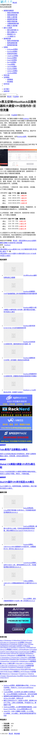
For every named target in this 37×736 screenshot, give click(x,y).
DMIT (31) (21, 646)
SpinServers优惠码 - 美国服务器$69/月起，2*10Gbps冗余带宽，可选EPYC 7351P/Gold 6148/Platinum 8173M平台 (20, 687)
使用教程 (10, 79)
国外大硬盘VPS (12, 32)
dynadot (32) (14, 646)
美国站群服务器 (12, 15)
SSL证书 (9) (25, 669)
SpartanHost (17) (7, 657)
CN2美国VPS (11, 36)
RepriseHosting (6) (12, 676)
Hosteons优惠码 (12, 58)
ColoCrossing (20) (7, 653)
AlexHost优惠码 (12, 73)
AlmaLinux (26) (23, 647)
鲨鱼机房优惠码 (12, 53)
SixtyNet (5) (5, 677)
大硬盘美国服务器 (13, 23)
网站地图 (17, 733)
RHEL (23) (17, 649)
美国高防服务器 (12, 19)
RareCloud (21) (15, 651)
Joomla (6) (28, 676)
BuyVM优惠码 (11, 62)
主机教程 (6, 77)
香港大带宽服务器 (13, 40)
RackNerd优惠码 (12, 51)
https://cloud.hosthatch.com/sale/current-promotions (14, 144)
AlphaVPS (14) (16, 661)
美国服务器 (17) (23, 655)
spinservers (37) (6, 644)
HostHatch (26, 118)
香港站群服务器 (12, 43)
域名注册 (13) (13, 663)
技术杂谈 (6, 84)
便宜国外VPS (11, 34)
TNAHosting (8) (27, 671)
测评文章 (6, 75)
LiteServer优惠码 (12, 71)
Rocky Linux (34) (25, 644)
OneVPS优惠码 (12, 66)
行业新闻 (16, 96)
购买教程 (10, 81)
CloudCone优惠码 (12, 56)
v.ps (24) (4, 649)
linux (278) (3, 640)
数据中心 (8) (18, 671)
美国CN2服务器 (12, 17)
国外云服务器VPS (12, 30)
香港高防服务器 (12, 45)
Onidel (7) (4, 676)
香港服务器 (7, 38)
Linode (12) (23, 665)
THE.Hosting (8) (9, 671)
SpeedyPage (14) (7, 661)
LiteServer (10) (14, 667)
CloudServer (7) (24, 674)
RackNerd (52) (19, 640)
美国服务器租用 (9, 10)
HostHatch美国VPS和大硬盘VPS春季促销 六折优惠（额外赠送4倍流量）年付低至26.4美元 (20, 310)
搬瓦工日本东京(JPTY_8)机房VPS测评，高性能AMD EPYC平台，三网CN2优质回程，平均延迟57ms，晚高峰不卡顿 (20, 703)
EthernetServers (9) (16, 669)
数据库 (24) (10, 649)
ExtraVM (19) (17, 653)
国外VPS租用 (8, 28)
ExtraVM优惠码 (12, 60)
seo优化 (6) (21, 676)
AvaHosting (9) (6, 669)
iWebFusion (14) (25, 661)
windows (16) (26, 659)
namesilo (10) (22, 667)
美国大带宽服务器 (13, 12)
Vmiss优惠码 (11, 64)
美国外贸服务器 (12, 21)
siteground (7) (16, 674)
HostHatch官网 (21, 136)
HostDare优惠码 (12, 68)
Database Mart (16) (16, 659)
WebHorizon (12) (15, 665)
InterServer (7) (7, 674)
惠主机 (15, 2)
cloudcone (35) (15, 644)
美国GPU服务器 (12, 25)
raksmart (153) (10, 640)
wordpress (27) (6, 647)
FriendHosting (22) (26, 649)
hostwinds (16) (6, 659)
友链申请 (6, 91)
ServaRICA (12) (22, 663)
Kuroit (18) (24, 653)
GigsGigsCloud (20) (26, 651)
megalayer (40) (15, 642)
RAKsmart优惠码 (12, 49)
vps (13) (6, 663)
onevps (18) (5, 655)
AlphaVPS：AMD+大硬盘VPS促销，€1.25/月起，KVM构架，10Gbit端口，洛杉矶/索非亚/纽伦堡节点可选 (20, 713)
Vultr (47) (26, 640)
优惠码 (6, 47)
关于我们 (6, 89)
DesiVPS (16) (26, 657)
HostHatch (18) (13, 655)
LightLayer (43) (6, 642)
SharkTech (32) (6, 646)
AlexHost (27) (15, 647)
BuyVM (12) (6, 665)
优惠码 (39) (23, 642)
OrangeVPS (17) (17, 657)
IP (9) (3, 671)
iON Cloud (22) (6, 651)
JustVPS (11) (6, 667)
